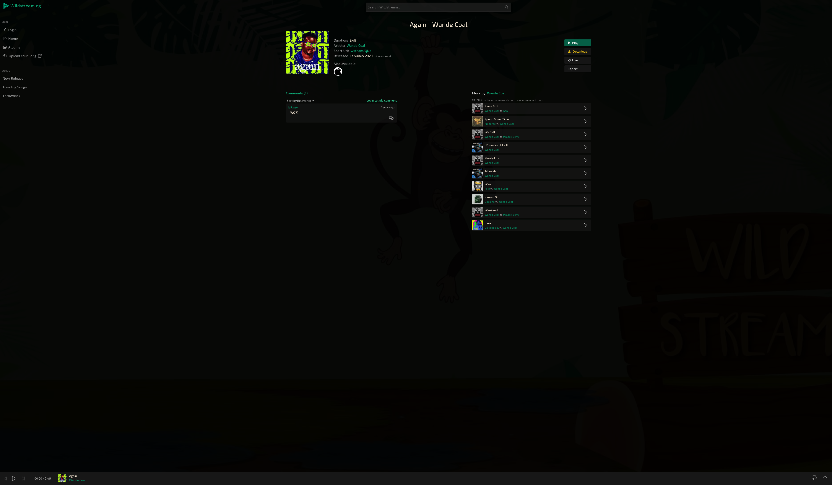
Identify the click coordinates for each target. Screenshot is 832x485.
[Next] (23, 478)
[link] (382, 100)
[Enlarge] (825, 477)
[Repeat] (815, 477)
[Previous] (5, 478)
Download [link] (580, 51)
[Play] (14, 478)
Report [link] (573, 69)
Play (575, 43)
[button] (22, 6)
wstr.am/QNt (361, 50)
